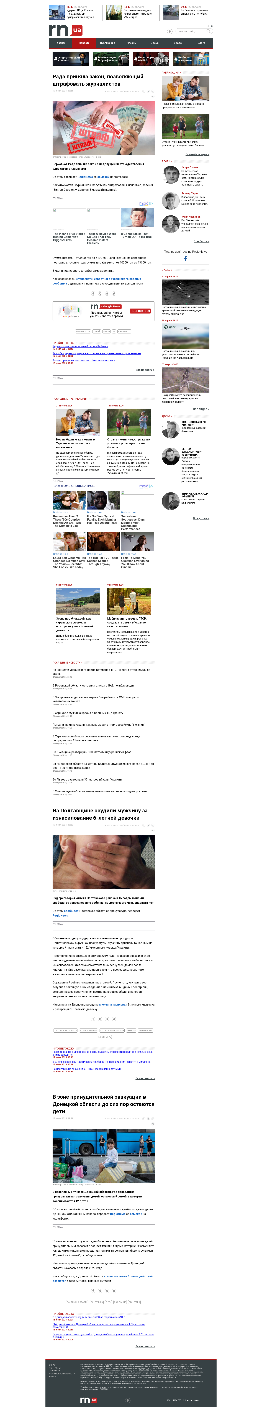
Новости (84, 42)
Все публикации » (197, 154)
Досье (154, 42)
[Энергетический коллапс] (71, 64)
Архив (52, 1376)
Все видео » (201, 409)
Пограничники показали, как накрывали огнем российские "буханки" (99, 724)
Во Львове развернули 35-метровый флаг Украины (87, 779)
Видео (178, 42)
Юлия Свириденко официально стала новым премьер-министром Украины (97, 353)
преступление (103, 1037)
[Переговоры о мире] (151, 64)
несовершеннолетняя (112, 1030)
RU (212, 26)
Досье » (167, 416)
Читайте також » (64, 343)
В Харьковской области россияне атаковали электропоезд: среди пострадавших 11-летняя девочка (96, 738)
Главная (61, 42)
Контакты (55, 1368)
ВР (114, 331)
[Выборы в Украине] (191, 64)
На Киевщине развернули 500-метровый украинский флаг (92, 752)
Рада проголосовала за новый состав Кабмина (80, 346)
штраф (96, 331)
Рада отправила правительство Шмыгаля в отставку (84, 360)
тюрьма (131, 1030)
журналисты (83, 331)
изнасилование (88, 1030)
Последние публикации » (70, 398)
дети (108, 1302)
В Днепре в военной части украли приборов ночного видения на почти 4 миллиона (101, 1061)
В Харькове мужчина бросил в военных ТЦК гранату (88, 713)
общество (134, 1302)
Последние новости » (67, 662)
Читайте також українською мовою (121, 91)
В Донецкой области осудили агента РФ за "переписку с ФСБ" (89, 1317)
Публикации (107, 42)
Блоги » (167, 161)
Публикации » (171, 72)
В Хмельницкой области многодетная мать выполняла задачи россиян (100, 791)
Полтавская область (65, 1030)
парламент (124, 331)
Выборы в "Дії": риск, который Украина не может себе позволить (194, 200)
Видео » (167, 269)
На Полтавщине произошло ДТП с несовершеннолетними (87, 1068)
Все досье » (201, 518)
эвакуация (120, 1302)
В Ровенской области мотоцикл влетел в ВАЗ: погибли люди (93, 685)
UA (208, 26)
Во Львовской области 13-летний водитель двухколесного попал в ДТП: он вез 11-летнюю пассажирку (103, 765)
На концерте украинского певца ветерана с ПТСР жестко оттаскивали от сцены (101, 671)
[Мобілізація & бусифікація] (111, 64)
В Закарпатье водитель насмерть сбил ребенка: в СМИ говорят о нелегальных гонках (96, 699)
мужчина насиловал (113, 1004)
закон (106, 331)
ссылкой (103, 177)
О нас (52, 1365)
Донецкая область (77, 1302)
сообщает (71, 911)
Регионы (131, 42)
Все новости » (145, 370)
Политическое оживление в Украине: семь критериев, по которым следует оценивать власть (194, 178)
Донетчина (96, 1302)
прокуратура (145, 1030)
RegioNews (85, 177)
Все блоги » (201, 241)
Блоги (201, 42)
